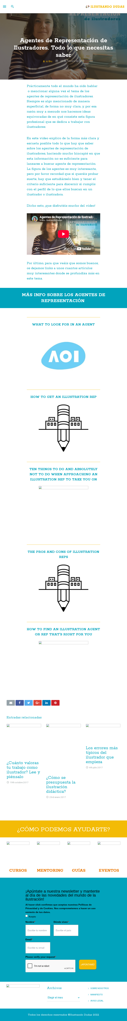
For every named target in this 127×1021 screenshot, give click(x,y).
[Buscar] (12, 6)
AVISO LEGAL (97, 1000)
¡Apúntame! (88, 964)
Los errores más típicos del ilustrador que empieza (102, 755)
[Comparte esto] (20, 703)
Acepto (32, 916)
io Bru (49, 61)
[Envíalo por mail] (11, 703)
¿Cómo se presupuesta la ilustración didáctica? (60, 784)
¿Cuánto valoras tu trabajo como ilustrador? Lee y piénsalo (23, 770)
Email (28, 939)
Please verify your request (40, 957)
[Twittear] (28, 703)
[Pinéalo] (55, 703)
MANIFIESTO (96, 994)
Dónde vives (61, 922)
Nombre (30, 922)
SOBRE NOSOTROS (99, 988)
